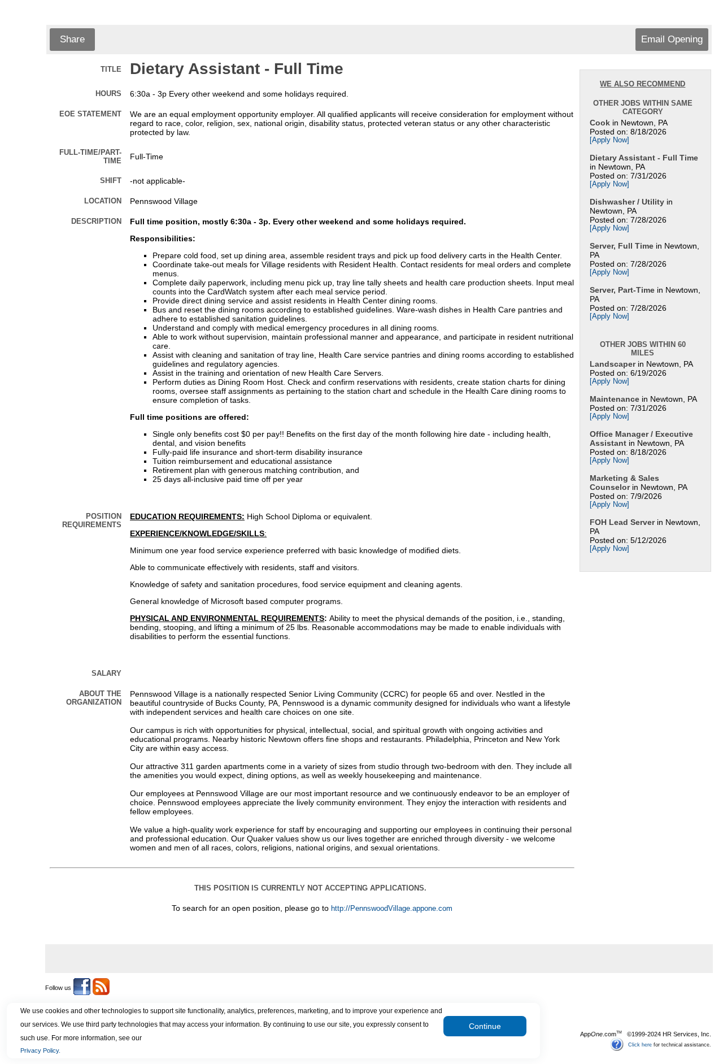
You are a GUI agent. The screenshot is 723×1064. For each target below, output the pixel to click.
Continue (485, 1026)
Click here (640, 1044)
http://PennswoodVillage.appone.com (391, 909)
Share (72, 39)
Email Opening (672, 39)
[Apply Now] (609, 140)
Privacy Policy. (40, 1050)
